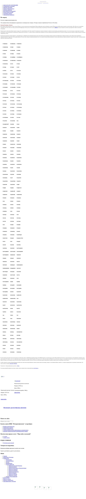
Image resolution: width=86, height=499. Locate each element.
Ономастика (6, 458)
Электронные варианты (8, 14)
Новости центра (7, 479)
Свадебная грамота (7, 13)
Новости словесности (8, 480)
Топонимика (9, 459)
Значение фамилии (7, 10)
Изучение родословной (8, 443)
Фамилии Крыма (12, 473)
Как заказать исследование (9, 11)
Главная (5, 456)
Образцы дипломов (7, 7)
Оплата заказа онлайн (8, 12)
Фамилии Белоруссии (14, 471)
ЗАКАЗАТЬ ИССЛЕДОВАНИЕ (10, 5)
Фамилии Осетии (13, 466)
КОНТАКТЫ (6, 477)
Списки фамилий (10, 464)
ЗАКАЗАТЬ (3, 399)
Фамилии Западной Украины (15, 465)
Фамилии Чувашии (13, 470)
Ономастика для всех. (8, 427)
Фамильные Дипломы (8, 457)
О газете (5, 436)
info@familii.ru (35, 368)
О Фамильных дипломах (9, 6)
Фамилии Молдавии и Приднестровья (17, 468)
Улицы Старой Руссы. (8, 428)
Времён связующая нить (8, 426)
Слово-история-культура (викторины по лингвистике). (15, 430)
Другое (7, 462)
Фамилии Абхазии (13, 474)
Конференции (9, 463)
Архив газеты (6, 437)
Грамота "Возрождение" (8, 8)
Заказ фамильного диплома (9, 481)
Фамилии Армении (13, 469)
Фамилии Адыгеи (13, 475)
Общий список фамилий (11, 476)
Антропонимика (10, 460)
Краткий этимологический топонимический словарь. (15, 431)
